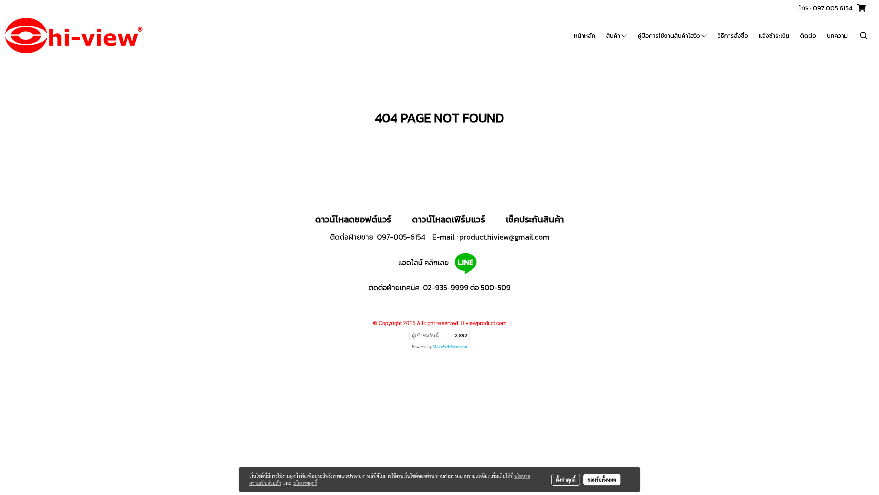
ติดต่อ (808, 35)
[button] (863, 35)
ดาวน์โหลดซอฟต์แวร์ (353, 219)
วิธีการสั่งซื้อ (733, 35)
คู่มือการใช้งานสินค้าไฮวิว (669, 35)
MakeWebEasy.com (450, 346)
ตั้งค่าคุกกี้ (565, 479)
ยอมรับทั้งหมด (601, 479)
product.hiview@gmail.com (504, 237)
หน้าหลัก (584, 35)
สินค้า (613, 35)
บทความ (837, 35)
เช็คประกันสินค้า (535, 219)
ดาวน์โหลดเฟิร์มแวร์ (449, 219)
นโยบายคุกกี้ (305, 483)
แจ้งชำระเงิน (774, 35)
